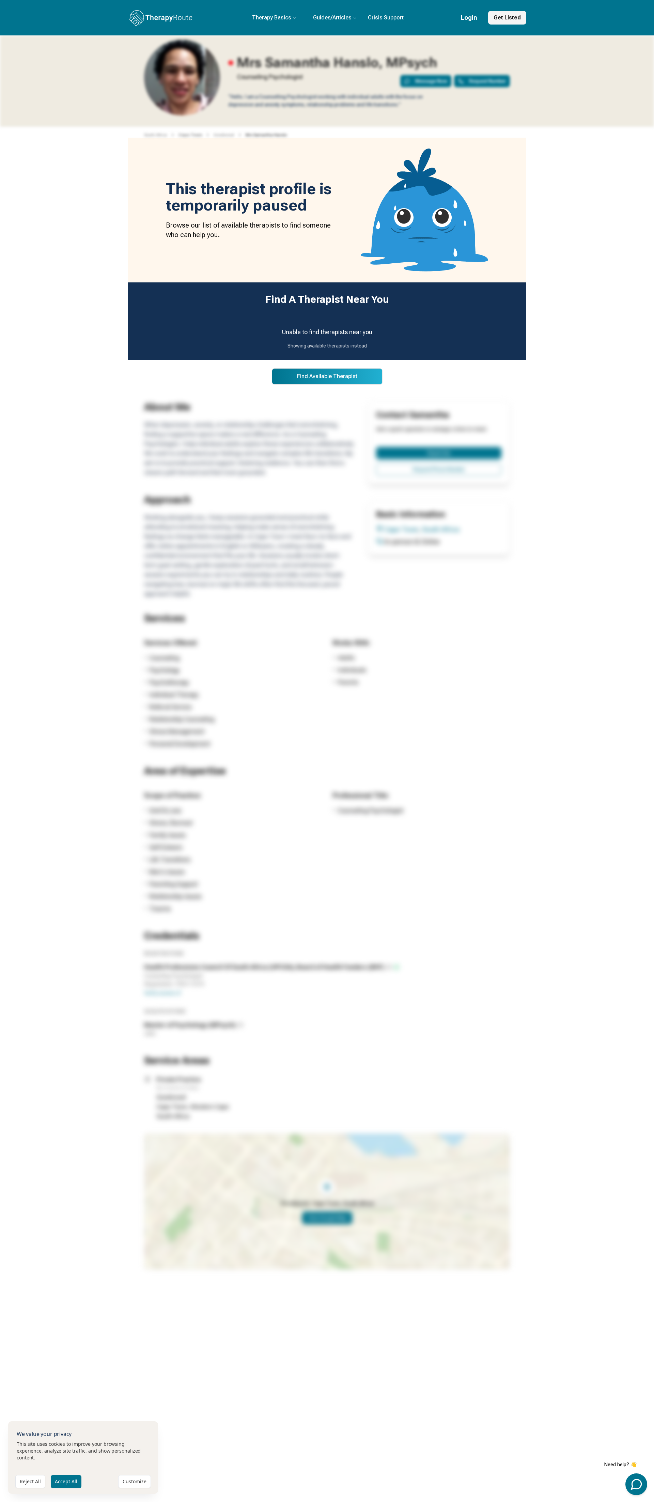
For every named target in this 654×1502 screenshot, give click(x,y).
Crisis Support (386, 17)
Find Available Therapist (327, 376)
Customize (134, 1481)
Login (469, 17)
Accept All (66, 1481)
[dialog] (83, 1457)
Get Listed (507, 17)
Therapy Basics (271, 17)
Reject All (30, 1481)
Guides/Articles (332, 17)
